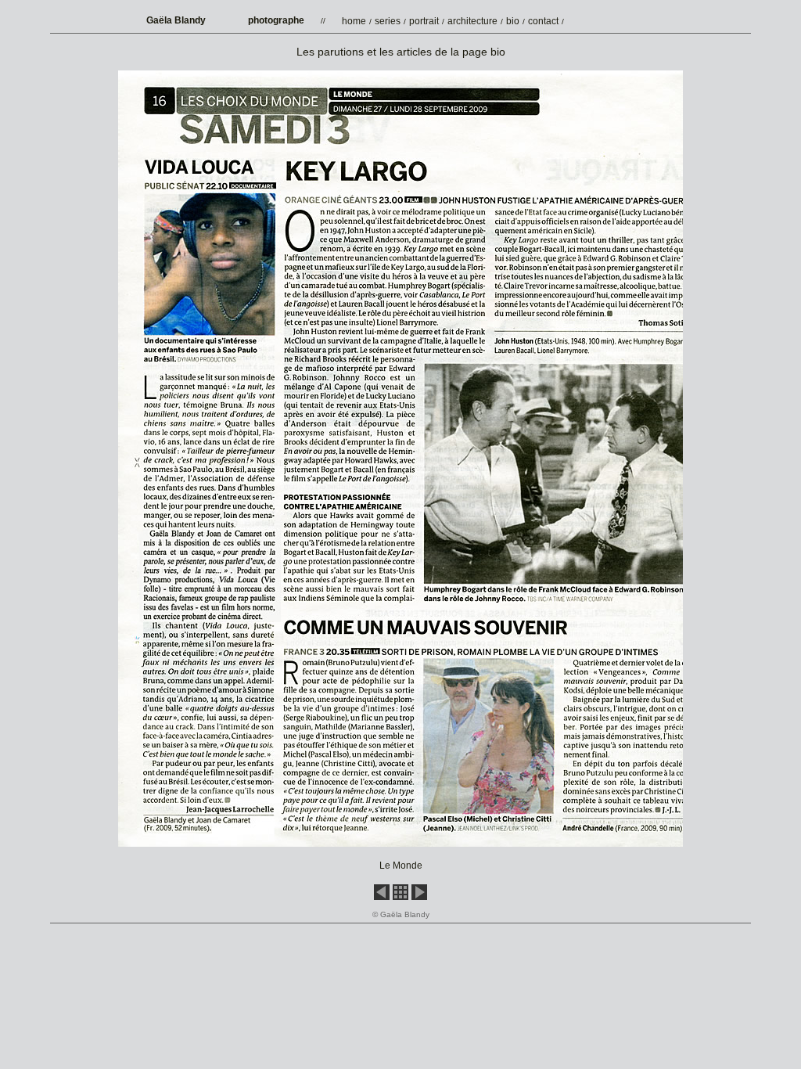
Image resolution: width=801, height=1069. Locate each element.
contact (543, 21)
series (387, 21)
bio (512, 21)
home (354, 21)
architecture (472, 21)
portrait (424, 21)
